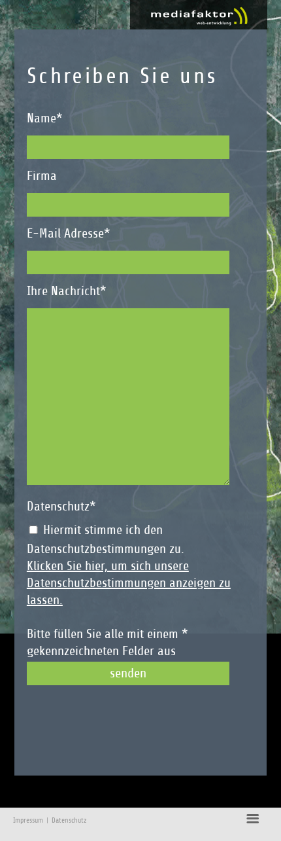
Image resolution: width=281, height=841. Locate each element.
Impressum (28, 821)
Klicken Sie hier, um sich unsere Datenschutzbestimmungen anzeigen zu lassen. (129, 583)
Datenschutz (69, 821)
